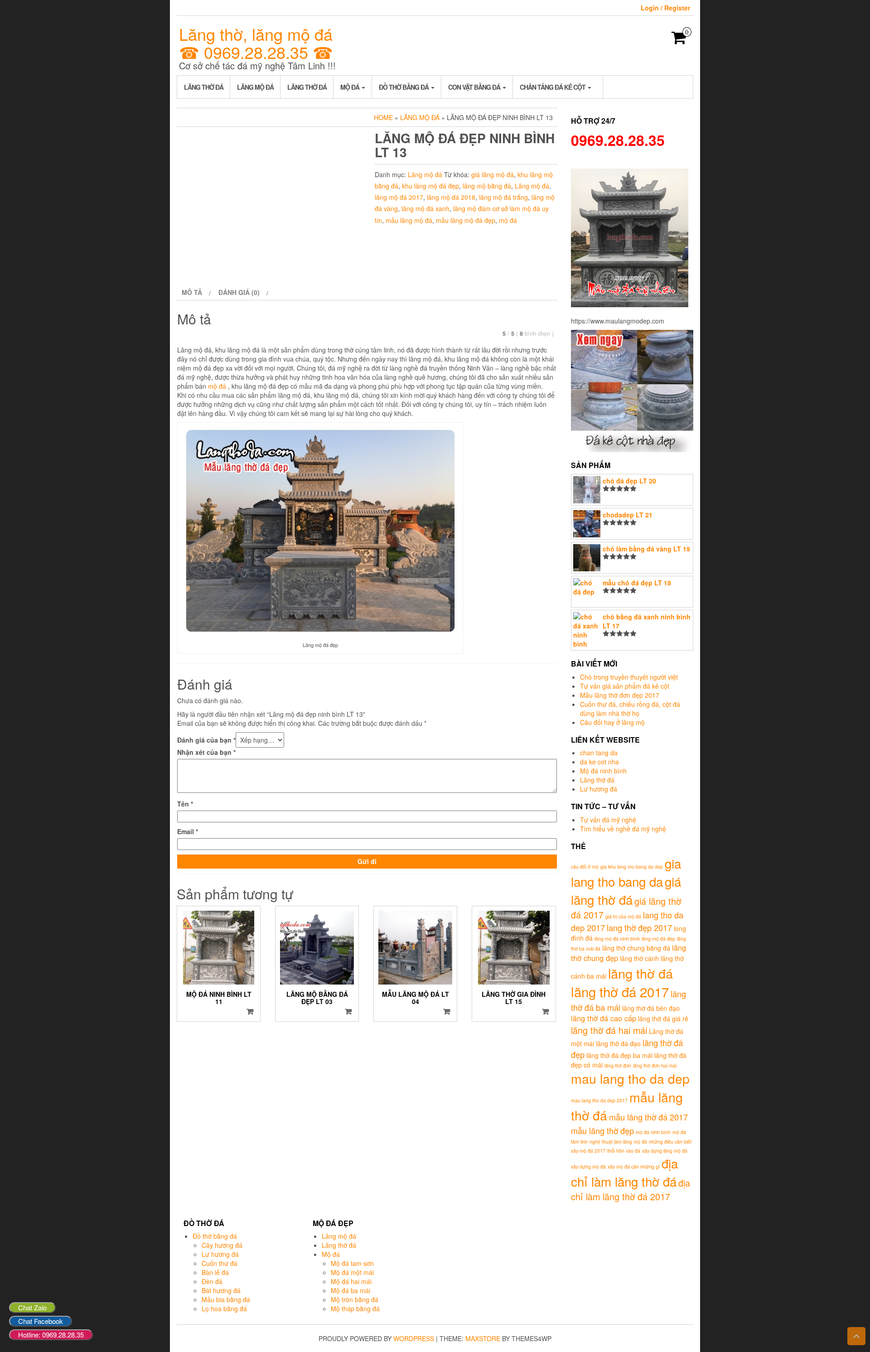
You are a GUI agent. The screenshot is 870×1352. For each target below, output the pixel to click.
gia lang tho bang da (626, 872)
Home (383, 117)
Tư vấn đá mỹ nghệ (608, 819)
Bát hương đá (221, 1290)
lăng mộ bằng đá (487, 185)
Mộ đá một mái (352, 1272)
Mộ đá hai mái (351, 1281)
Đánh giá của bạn (206, 739)
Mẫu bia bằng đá (226, 1299)
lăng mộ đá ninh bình (617, 938)
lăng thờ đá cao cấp (603, 1018)
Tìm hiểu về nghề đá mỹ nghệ (623, 828)
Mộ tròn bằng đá (354, 1299)
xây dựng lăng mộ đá (664, 1150)
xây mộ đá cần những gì (634, 1166)
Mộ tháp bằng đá (355, 1308)
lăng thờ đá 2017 (620, 991)
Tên (185, 803)
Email (187, 831)
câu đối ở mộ (585, 866)
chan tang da (599, 752)
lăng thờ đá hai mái (609, 1030)
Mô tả (192, 292)
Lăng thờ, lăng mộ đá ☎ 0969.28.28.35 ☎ (256, 42)
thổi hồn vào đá (623, 1150)
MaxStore (482, 1338)
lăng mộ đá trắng (503, 197)
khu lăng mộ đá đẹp (430, 185)
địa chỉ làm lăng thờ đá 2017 (630, 1189)
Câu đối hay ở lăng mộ (612, 722)
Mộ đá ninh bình (603, 770)
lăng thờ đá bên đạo (651, 1008)
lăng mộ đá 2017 (399, 197)
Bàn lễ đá (215, 1272)
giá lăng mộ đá (492, 174)
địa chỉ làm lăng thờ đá (624, 1172)
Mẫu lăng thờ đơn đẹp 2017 (619, 695)
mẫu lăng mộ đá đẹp (465, 220)
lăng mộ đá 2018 (451, 197)
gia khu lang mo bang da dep (631, 866)
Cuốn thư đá (219, 1263)
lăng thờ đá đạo (618, 1043)
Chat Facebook (40, 1321)
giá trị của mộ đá (623, 916)
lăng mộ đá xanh (425, 208)
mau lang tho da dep (630, 1078)
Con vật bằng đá (475, 87)
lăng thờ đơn (617, 1065)
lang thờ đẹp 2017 (639, 927)
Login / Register (665, 7)
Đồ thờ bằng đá (404, 87)
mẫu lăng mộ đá (409, 220)
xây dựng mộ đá (588, 1166)
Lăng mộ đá (255, 87)
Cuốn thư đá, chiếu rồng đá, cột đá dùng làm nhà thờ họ (630, 709)
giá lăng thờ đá (626, 890)
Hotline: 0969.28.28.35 (51, 1334)
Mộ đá (350, 87)
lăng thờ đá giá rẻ (663, 1018)
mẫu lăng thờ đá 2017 (648, 1117)
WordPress (413, 1338)
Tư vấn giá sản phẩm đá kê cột (624, 685)
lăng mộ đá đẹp (658, 938)
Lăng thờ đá (203, 87)
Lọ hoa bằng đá (224, 1308)
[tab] (195, 292)
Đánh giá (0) (239, 292)
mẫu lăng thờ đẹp (602, 1130)
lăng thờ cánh (639, 958)
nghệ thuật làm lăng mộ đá (618, 1141)
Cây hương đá (222, 1245)
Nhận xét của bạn (206, 752)
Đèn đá (212, 1281)
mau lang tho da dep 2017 (599, 1100)
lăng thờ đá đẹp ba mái (619, 1055)
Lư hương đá (598, 788)
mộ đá (508, 220)
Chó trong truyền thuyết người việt (629, 676)
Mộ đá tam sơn (352, 1263)
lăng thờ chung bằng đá (636, 947)
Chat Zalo (32, 1307)
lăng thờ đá (640, 973)
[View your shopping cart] (679, 40)
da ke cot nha (599, 761)
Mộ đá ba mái (350, 1290)
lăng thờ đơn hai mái (655, 1065)
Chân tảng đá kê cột (553, 87)
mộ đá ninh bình (653, 1132)
